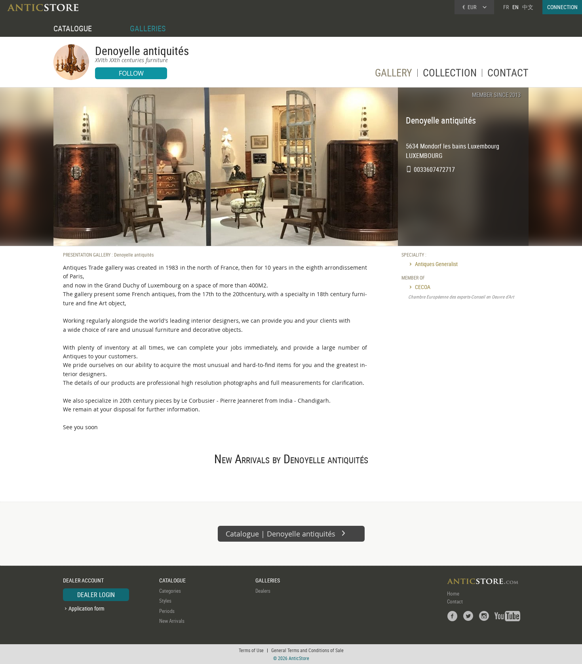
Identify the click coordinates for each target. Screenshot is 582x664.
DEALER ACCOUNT (83, 580)
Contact (455, 601)
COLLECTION (450, 74)
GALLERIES (147, 28)
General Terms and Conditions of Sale (307, 650)
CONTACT (508, 74)
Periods (167, 611)
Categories (170, 590)
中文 (527, 7)
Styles (165, 600)
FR (506, 7)
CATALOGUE (72, 28)
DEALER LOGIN (96, 594)
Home (453, 593)
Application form (86, 608)
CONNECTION (562, 7)
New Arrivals (171, 620)
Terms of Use (251, 650)
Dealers (262, 590)
